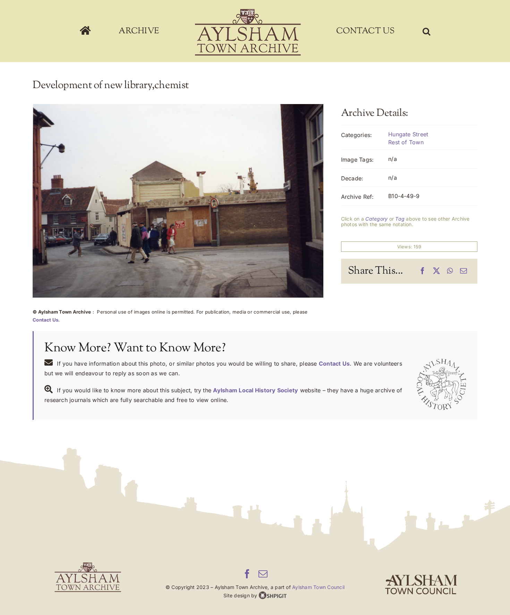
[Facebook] (423, 271)
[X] (436, 271)
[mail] (262, 573)
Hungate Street (408, 134)
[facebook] (247, 573)
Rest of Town (406, 142)
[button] (381, 31)
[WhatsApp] (449, 271)
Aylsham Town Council (318, 587)
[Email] (463, 271)
